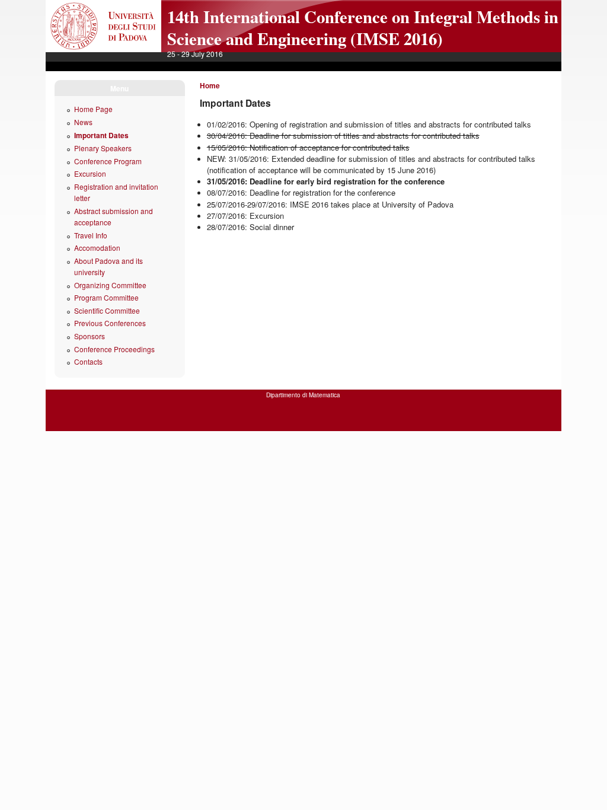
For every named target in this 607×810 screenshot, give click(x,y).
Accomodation (97, 248)
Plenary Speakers (103, 148)
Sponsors (89, 336)
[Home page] (103, 49)
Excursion (90, 173)
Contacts (88, 361)
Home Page (93, 109)
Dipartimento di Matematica (303, 395)
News (83, 122)
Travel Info (90, 235)
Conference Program (108, 161)
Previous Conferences (110, 323)
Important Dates (101, 135)
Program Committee (106, 297)
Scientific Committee (107, 310)
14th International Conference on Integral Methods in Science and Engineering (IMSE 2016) (362, 27)
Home (210, 85)
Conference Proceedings (114, 349)
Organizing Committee (110, 285)
